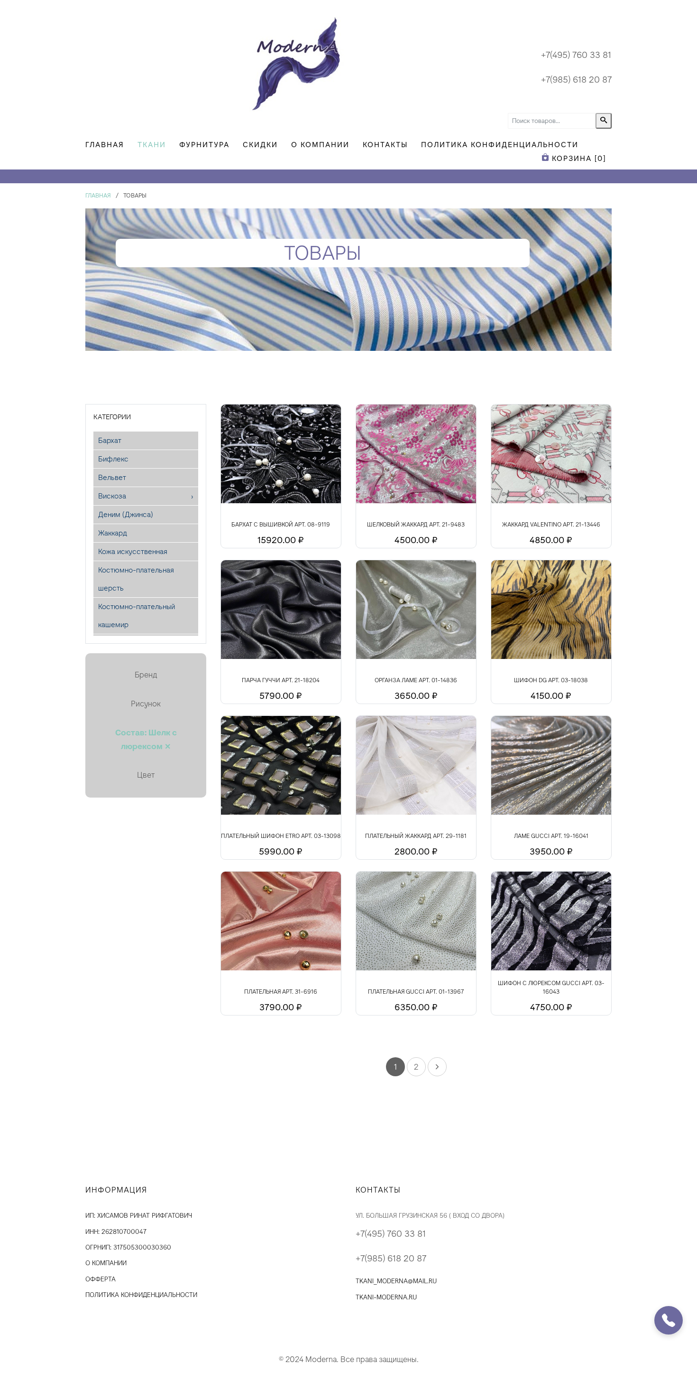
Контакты (385, 144)
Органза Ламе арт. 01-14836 (416, 680)
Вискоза (112, 495)
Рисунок (146, 704)
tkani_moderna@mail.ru (396, 1281)
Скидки (260, 144)
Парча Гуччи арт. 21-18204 (281, 680)
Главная (104, 144)
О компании (320, 144)
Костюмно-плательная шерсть (136, 578)
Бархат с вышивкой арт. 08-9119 (280, 524)
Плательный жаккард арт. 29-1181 (416, 836)
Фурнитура (204, 144)
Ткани (152, 144)
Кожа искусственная (132, 551)
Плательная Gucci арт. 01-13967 (416, 992)
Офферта (100, 1279)
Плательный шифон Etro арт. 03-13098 (281, 836)
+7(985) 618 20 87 (576, 79)
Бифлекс (113, 458)
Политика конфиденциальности (499, 144)
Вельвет (112, 477)
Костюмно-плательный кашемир (136, 615)
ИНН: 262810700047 (116, 1232)
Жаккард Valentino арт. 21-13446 (551, 524)
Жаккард (112, 532)
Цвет (146, 775)
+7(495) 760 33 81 (576, 54)
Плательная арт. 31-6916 (280, 992)
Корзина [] (577, 158)
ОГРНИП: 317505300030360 (128, 1247)
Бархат (109, 440)
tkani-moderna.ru (386, 1297)
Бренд (146, 675)
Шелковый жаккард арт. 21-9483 (416, 524)
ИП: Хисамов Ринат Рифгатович (138, 1216)
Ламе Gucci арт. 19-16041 (551, 836)
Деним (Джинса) (125, 514)
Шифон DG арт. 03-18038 (551, 680)
